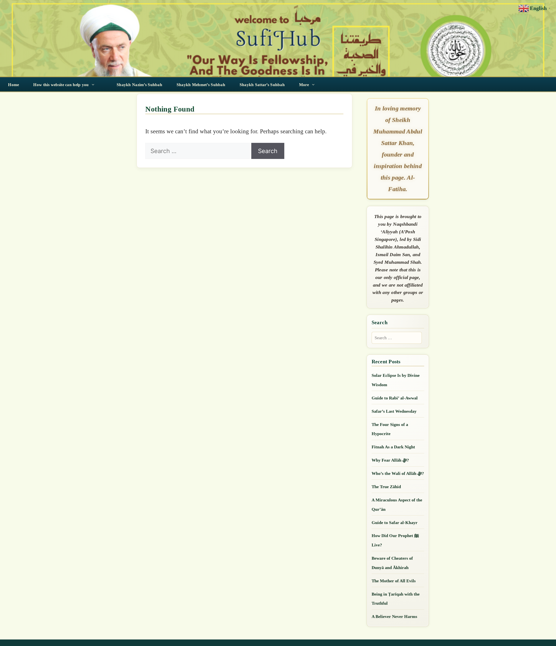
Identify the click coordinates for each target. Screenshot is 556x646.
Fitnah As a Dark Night (393, 446)
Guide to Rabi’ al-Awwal (395, 398)
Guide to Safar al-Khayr (394, 522)
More (304, 84)
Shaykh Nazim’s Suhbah (139, 84)
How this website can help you (61, 84)
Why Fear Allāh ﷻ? (390, 460)
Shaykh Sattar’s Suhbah (262, 84)
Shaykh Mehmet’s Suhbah (201, 84)
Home (13, 84)
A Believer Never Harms (394, 616)
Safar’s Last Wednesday (394, 411)
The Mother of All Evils (394, 580)
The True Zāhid (386, 486)
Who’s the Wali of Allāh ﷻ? (398, 473)
